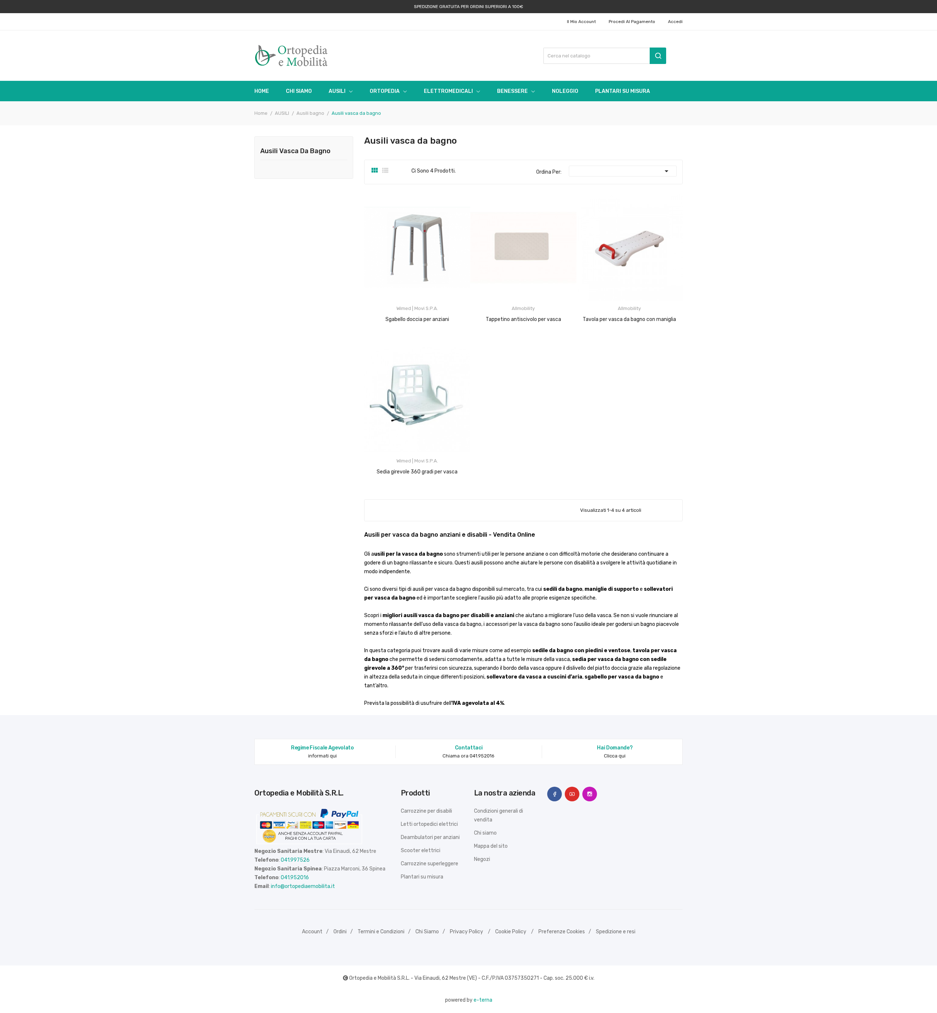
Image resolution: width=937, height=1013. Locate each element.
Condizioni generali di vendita (498, 815)
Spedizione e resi (615, 932)
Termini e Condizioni (381, 932)
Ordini (340, 932)
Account (312, 932)
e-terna (483, 1000)
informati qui (322, 756)
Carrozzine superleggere (429, 864)
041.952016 (295, 877)
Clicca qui (615, 756)
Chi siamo (485, 833)
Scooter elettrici (420, 850)
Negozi (482, 859)
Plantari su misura (422, 877)
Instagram (589, 794)
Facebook (554, 794)
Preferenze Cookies (561, 932)
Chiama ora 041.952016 (468, 756)
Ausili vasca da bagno (295, 151)
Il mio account (581, 21)
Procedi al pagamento (632, 21)
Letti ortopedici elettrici (429, 824)
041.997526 (295, 860)
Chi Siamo (427, 932)
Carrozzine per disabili (426, 811)
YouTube (572, 794)
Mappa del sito (491, 846)
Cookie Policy (510, 932)
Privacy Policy (466, 932)
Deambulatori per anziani (430, 837)
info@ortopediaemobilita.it (303, 886)
